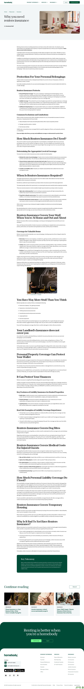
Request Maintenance (45, 662)
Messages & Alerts (44, 669)
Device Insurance (72, 669)
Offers (41, 671)
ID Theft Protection (58, 664)
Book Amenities (43, 664)
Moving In (42, 657)
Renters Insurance (72, 657)
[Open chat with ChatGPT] (13, 675)
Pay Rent (42, 659)
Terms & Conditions (68, 685)
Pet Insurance (71, 662)
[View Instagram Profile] (10, 675)
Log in (66, 2)
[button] (33, 2)
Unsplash (39, 294)
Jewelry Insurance (72, 667)
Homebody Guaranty (58, 662)
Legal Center (77, 685)
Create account (74, 2)
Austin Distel (33, 294)
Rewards (42, 667)
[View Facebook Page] (5, 675)
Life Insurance (71, 664)
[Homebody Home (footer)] (19, 655)
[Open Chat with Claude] (17, 675)
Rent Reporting (57, 659)
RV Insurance (71, 674)
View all (75, 586)
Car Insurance (71, 659)
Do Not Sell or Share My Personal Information (41, 685)
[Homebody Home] (13, 2)
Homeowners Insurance (73, 671)
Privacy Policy (60, 685)
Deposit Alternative (58, 657)
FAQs (54, 685)
